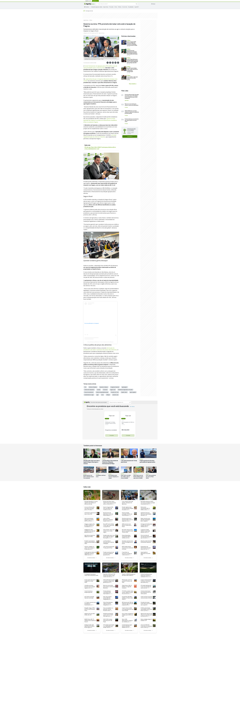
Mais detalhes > (133, 83)
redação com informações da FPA (90, 33)
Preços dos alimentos (88, 392)
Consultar (112, 435)
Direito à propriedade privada (102, 392)
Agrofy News (86, 20)
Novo (106, 420)
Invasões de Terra (114, 392)
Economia (124, 7)
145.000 (126, 430)
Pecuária (111, 7)
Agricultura (105, 7)
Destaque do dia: (89, 10)
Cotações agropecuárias (96, 7)
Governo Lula (115, 394)
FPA (85, 387)
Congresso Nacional (115, 387)
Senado (98, 389)
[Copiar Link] (118, 62)
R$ (123, 430)
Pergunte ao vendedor (111, 430)
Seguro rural (112, 389)
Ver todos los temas (91, 557)
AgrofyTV (136, 7)
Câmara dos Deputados (89, 389)
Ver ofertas (132, 406)
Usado (123, 420)
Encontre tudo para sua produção (99, 402)
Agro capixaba (133, 392)
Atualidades (131, 7)
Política (119, 7)
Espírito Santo (124, 392)
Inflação (108, 394)
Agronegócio (124, 387)
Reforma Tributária (93, 387)
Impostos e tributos (104, 387)
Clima (115, 7)
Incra (102, 394)
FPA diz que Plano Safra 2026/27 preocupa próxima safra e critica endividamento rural (100, 148)
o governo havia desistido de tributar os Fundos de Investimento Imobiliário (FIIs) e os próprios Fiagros (100, 120)
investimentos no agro (89, 394)
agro (97, 394)
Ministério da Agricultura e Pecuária (125, 389)
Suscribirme (129, 136)
